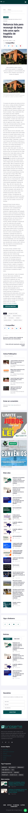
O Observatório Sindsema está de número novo (17, 516)
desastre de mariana (17, 315)
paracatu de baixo (7, 320)
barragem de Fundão (13, 313)
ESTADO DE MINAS (12, 303)
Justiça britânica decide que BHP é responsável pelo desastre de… (17, 362)
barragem (16, 772)
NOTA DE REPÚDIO (17, 508)
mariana (17, 317)
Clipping (9, 9)
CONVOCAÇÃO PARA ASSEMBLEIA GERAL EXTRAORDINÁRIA (17, 545)
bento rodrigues (7, 315)
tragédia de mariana (18, 320)
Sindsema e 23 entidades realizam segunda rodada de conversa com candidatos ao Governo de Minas (19, 480)
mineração (4, 767)
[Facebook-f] (5, 624)
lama (5, 317)
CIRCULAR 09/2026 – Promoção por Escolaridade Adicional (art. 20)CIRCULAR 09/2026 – (18, 500)
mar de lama (11, 317)
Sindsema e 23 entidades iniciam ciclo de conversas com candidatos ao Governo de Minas (19, 490)
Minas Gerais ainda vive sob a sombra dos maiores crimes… (17, 371)
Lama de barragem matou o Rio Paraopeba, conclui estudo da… (17, 380)
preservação (5, 774)
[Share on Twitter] (8, 46)
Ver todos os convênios (6, 466)
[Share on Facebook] (4, 46)
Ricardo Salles (13, 774)
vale (13, 769)
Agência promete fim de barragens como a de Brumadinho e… (16, 388)
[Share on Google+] (12, 46)
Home (4, 9)
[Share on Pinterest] (20, 46)
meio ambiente (12, 767)
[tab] (7, 639)
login (12, 405)
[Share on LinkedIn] (16, 46)
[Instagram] (18, 624)
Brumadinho (20, 767)
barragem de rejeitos (7, 772)
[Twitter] (9, 624)
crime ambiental (6, 769)
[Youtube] (14, 624)
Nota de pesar (16, 565)
